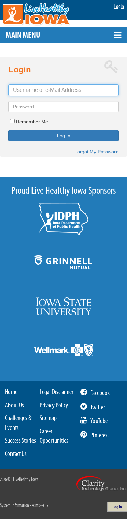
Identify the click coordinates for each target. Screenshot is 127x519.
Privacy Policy (54, 405)
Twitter (97, 407)
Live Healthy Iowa (36, 14)
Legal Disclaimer (56, 392)
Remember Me (32, 121)
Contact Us (16, 454)
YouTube (99, 421)
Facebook (100, 393)
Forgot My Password (96, 151)
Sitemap (48, 418)
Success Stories (20, 440)
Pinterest (99, 435)
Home (11, 392)
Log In (63, 135)
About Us (14, 405)
